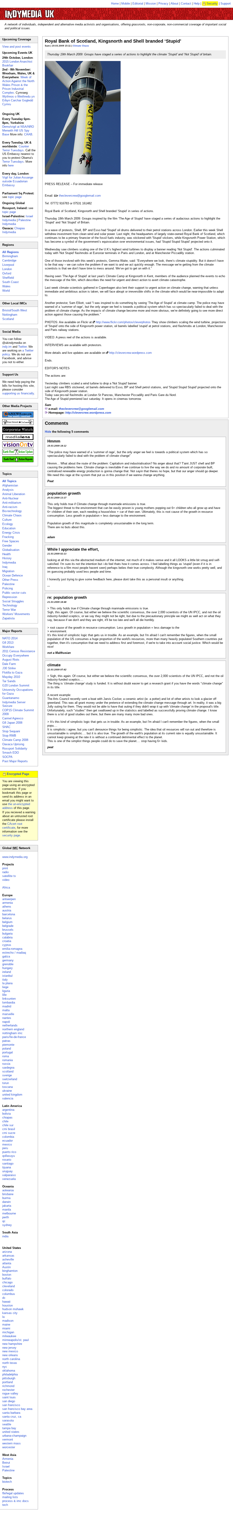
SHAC (6, 727)
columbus (8, 1294)
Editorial (137, 3)
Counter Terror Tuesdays (15, 148)
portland (7, 1382)
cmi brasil (8, 1129)
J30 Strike (9, 668)
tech (5, 1505)
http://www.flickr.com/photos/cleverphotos (123, 322)
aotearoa (8, 1190)
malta (6, 1010)
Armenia (7, 1458)
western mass (11, 1443)
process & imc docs (15, 1501)
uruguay (7, 1171)
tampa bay (9, 1428)
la (3, 1317)
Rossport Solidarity (14, 748)
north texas (9, 1363)
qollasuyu (8, 1155)
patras (6, 1041)
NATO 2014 (10, 638)
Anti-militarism (11, 502)
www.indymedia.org (15, 857)
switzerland (9, 1079)
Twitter (22, 346)
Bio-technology (12, 511)
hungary (7, 968)
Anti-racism (9, 507)
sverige (7, 1075)
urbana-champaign (14, 1435)
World (6, 290)
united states (10, 1431)
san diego (8, 1401)
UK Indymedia (43, 12)
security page (11, 835)
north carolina (11, 1359)
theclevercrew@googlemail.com (80, 195)
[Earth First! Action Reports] (17, 461)
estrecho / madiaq (14, 952)
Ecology (7, 524)
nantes (6, 1018)
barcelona (8, 914)
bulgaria (7, 933)
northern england (13, 1029)
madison (7, 1320)
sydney (7, 1225)
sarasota (8, 1420)
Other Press (10, 579)
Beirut (6, 1462)
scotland (7, 1071)
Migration (8, 571)
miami (6, 1328)
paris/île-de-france (14, 1037)
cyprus (6, 945)
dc (3, 1297)
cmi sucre (8, 1133)
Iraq (4, 567)
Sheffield (8, 277)
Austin (6, 1267)
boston (6, 1274)
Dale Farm (9, 664)
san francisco (11, 1405)
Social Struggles (13, 601)
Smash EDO (10, 752)
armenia (7, 902)
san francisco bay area (17, 1409)
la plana (7, 983)
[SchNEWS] (17, 416)
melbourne (9, 1213)
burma (6, 1198)
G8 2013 (7, 642)
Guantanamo (10, 698)
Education (8, 528)
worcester (8, 1447)
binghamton (10, 1270)
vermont (7, 1439)
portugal (7, 1052)
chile (5, 1121)
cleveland (8, 1286)
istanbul (7, 975)
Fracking (8, 537)
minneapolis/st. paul (15, 1340)
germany (8, 960)
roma (5, 1056)
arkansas (8, 1255)
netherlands (10, 1025)
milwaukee (9, 1336)
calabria (7, 937)
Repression (9, 597)
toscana (7, 1087)
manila (6, 1209)
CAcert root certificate (12, 825)
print (5, 868)
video (5, 880)
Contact (186, 3)
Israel (6, 1466)
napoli (6, 1021)
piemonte (8, 1044)
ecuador (7, 1140)
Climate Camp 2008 (15, 740)
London (7, 269)
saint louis (9, 1397)
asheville (8, 1259)
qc (3, 1221)
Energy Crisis (11, 532)
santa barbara (11, 1412)
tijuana (6, 1167)
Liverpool (8, 264)
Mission (151, 3)
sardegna (8, 1067)
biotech (7, 1481)
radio (5, 872)
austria (6, 910)
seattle (6, 1424)
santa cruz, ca (11, 1416)
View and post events (16, 46)
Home (115, 3)
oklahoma (8, 1370)
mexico (7, 1144)
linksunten (9, 998)
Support (225, 3)
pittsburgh (8, 1378)
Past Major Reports (15, 761)
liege (5, 987)
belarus (7, 918)
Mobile (125, 3)
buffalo (6, 1278)
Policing (7, 588)
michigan (8, 1332)
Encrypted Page (18, 774)
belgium (7, 922)
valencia (7, 1098)
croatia (6, 941)
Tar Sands (9, 681)
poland (6, 1048)
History (7, 558)
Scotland (8, 319)
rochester (8, 1390)
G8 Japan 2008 (12, 722)
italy (5, 979)
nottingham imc (12, 1033)
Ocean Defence (12, 575)
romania (7, 1060)
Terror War (9, 609)
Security (212, 3)
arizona (7, 1251)
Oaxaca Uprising (13, 744)
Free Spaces (10, 541)
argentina (8, 1109)
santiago (7, 1163)
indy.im (7, 346)
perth (5, 1217)
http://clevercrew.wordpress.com (130, 352)
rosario (6, 1159)
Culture (7, 519)
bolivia (6, 1113)
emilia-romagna (12, 948)
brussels (7, 929)
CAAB (28, 134)
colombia (8, 1136)
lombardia (8, 1002)
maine (6, 1324)
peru (5, 1148)
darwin (6, 1202)
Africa (6, 887)
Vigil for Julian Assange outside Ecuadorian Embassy (17, 181)
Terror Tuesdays (13, 161)
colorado (7, 1290)
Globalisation (10, 550)
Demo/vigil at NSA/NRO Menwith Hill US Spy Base (18, 130)
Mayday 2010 (11, 677)
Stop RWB (9, 735)
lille (4, 994)
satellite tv (9, 876)
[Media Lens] (17, 439)
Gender (7, 545)
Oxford (6, 273)
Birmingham (10, 256)
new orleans (10, 1355)
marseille (8, 1014)
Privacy (163, 3)
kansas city (10, 1313)
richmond (8, 1386)
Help (197, 3)
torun (5, 1083)
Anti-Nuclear (10, 498)
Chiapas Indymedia (13, 230)
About (174, 3)
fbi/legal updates (13, 1493)
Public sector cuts (14, 592)
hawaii (6, 1301)
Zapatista (8, 618)
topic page (15, 197)
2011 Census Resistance (18, 651)
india (5, 1236)
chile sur (7, 1125)
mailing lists (10, 1497)
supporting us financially (18, 393)
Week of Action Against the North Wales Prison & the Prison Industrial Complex (18, 85)
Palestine (8, 584)
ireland (6, 972)
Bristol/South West (14, 310)
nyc (4, 1366)
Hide (48, 431)
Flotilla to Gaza (12, 672)
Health (6, 554)
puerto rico (9, 1152)
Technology (9, 605)
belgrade (7, 926)
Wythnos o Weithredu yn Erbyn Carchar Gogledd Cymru (18, 100)
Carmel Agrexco (12, 718)
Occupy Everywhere (15, 655)
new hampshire (12, 1344)
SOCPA (7, 757)
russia (6, 1063)
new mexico (10, 1351)
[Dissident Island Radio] (17, 424)
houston (7, 1305)
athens (6, 906)
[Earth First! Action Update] (17, 453)
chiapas (7, 1117)
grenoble (7, 964)
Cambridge (9, 260)
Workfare (8, 647)
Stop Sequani (11, 731)
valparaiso (9, 1175)
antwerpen (9, 899)
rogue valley (10, 1393)
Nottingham (9, 314)
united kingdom (12, 1094)
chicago (7, 1282)
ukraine (7, 1090)
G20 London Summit (15, 685)
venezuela (9, 1179)
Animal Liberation (13, 494)
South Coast (10, 282)
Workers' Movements (16, 614)
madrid (6, 1006)
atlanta (6, 1263)
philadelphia (10, 1374)
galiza (6, 956)
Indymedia (9, 562)
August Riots (10, 659)
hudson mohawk (13, 1309)
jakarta (6, 1205)
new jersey (9, 1347)
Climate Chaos (81, 45)
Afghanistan (10, 485)
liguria (6, 991)
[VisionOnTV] (17, 446)
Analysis (8, 489)
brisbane (7, 1194)
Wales (6, 286)
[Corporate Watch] (17, 431)
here (11, 165)
